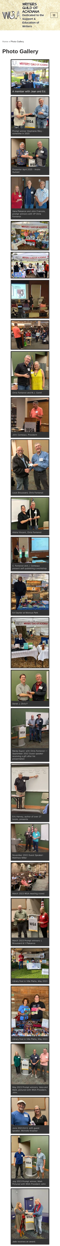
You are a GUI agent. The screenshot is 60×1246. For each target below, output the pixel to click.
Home (5, 41)
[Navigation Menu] (54, 15)
